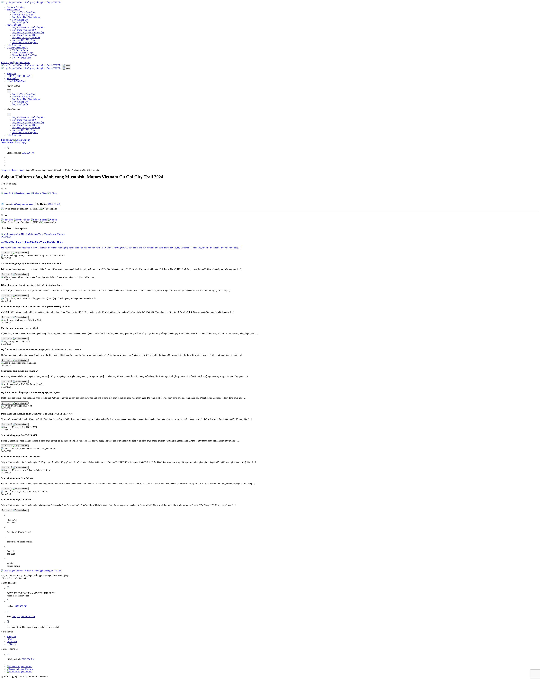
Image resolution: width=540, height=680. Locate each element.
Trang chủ (11, 73)
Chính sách (12, 641)
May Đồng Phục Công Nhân (25, 35)
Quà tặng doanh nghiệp (17, 47)
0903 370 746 (28, 153)
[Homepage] (31, 2)
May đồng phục (14, 25)
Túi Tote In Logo (20, 50)
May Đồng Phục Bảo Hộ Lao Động (28, 32)
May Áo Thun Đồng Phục (24, 12)
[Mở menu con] (9, 91)
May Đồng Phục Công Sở (24, 30)
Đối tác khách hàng (15, 7)
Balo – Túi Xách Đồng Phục (25, 42)
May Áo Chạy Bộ (20, 22)
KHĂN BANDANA (16, 81)
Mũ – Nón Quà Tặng (21, 58)
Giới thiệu (11, 644)
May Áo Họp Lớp (20, 20)
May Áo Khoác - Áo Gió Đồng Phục (29, 27)
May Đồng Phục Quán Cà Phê (26, 37)
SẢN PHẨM (13, 78)
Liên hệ (10, 639)
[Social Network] (19, 666)
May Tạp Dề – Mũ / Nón (23, 40)
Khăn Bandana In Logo (22, 52)
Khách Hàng (17, 170)
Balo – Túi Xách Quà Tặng (24, 55)
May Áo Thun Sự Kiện (22, 14)
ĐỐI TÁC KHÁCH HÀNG (19, 76)
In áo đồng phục (14, 45)
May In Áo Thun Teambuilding (26, 17)
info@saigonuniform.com (22, 204)
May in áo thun (13, 9)
